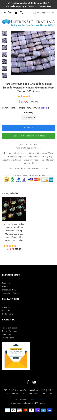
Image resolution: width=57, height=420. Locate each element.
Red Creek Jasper (9, 327)
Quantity (28, 112)
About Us (6, 307)
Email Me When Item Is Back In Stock (29, 135)
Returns (5, 286)
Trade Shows (7, 313)
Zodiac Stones (8, 337)
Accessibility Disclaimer (12, 293)
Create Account (47, 12)
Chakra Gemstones (10, 331)
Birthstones (6, 334)
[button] (24, 96)
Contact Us (6, 283)
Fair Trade (6, 310)
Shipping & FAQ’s (9, 289)
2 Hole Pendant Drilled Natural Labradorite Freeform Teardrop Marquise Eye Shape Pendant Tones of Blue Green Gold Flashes (14, 232)
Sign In (36, 12)
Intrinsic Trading (37, 400)
